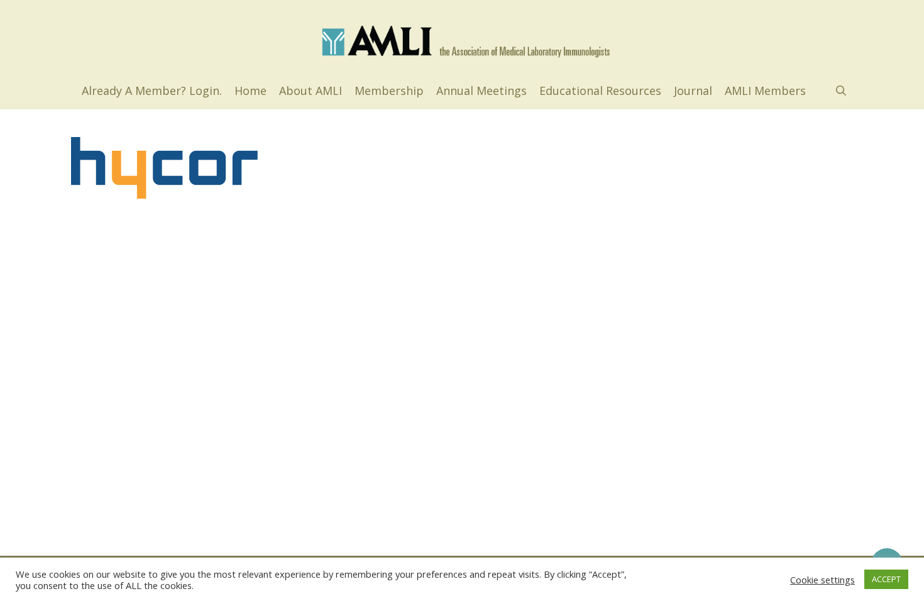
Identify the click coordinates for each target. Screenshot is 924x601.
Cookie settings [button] (822, 579)
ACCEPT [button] (886, 579)
